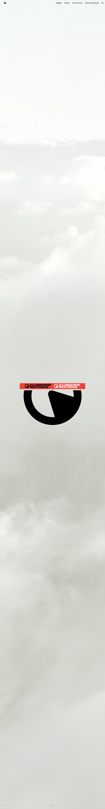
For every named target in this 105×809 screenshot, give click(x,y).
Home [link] (58, 3)
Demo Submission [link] (92, 3)
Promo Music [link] (77, 3)
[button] (102, 2)
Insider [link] (67, 3)
